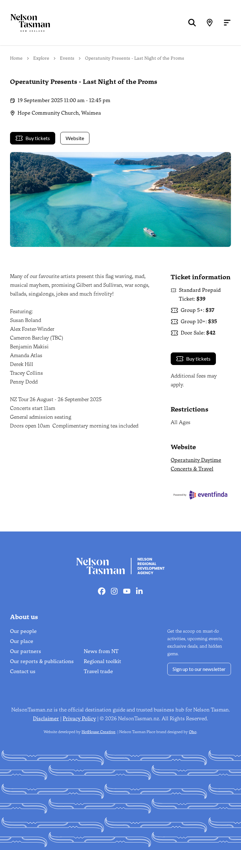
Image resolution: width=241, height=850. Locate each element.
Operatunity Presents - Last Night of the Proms (134, 58)
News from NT (101, 651)
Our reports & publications (42, 661)
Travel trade (98, 671)
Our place (21, 641)
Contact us (22, 671)
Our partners (25, 651)
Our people (23, 631)
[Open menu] (227, 22)
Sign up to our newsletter (199, 669)
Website (75, 138)
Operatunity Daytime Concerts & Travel (196, 464)
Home (16, 58)
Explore (41, 58)
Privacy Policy (79, 719)
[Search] (192, 22)
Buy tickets (37, 138)
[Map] (209, 22)
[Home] (25, 22)
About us (24, 617)
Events (67, 58)
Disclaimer (46, 719)
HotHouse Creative (98, 732)
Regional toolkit (102, 661)
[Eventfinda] (201, 494)
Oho (192, 732)
